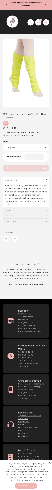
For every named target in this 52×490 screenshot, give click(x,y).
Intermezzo (8, 117)
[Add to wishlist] (6, 123)
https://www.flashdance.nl (30, 331)
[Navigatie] (46, 22)
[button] (26, 180)
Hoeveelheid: (14, 156)
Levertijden (23, 436)
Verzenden (23, 418)
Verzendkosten (24, 132)
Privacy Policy (24, 430)
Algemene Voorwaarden (29, 415)
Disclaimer (23, 433)
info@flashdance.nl (27, 328)
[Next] (45, 5)
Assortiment (23, 398)
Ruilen (21, 424)
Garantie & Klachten (27, 427)
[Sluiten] (49, 462)
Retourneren (24, 421)
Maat (6, 141)
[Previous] (6, 5)
